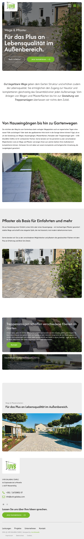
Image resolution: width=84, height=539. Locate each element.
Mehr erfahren (14, 59)
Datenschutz (20, 535)
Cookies (29, 535)
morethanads (35, 532)
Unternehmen (30, 528)
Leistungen (6, 528)
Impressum (9, 535)
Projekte (17, 528)
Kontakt (14, 345)
